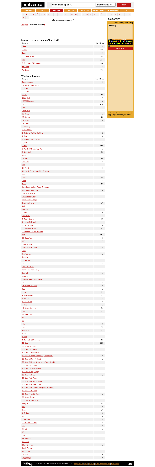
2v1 (23, 206)
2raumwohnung (28, 203)
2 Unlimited (26, 152)
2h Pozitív (26, 168)
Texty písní (24, 25)
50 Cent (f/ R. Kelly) (29, 365)
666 (23, 416)
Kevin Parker (27, 448)
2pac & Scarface (28, 193)
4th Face (25, 330)
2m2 (24, 177)
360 (23, 241)
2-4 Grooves (27, 130)
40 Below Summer (29, 308)
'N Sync (25, 70)
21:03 (24, 155)
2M (23, 174)
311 (23, 60)
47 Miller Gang (27, 314)
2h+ (23, 165)
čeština (86, 464)
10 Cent (25, 88)
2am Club (25, 162)
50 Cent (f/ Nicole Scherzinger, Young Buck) (38, 362)
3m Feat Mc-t (27, 254)
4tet (23, 327)
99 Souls (25, 442)
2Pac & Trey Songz (29, 200)
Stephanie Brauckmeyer (31, 85)
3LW (24, 251)
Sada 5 (127, 39)
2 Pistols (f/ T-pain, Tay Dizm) (33, 149)
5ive (23, 407)
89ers (24, 432)
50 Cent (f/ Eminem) (29, 349)
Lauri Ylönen (26, 451)
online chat (85, 10)
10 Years (25, 92)
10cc (24, 46)
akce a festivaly (112, 10)
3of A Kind (26, 260)
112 (23, 107)
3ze (23, 289)
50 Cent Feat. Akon (29, 375)
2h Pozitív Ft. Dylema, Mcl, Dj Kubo (35, 171)
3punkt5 (25, 273)
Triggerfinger (26, 458)
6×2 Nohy (26, 413)
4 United (25, 305)
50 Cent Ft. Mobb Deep (30, 394)
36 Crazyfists (27, 238)
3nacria (25, 257)
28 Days (25, 158)
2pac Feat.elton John (30, 190)
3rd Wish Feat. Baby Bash (32, 279)
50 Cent (25, 67)
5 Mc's (24, 337)
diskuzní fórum (98, 10)
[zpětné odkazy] (105, 464)
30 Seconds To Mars (30, 228)
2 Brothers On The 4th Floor (32, 133)
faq (127, 10)
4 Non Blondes (27, 295)
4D (23, 318)
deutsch (91, 464)
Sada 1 (110, 39)
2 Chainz (25, 136)
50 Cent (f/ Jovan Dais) (30, 353)
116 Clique (26, 111)
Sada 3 (119, 39)
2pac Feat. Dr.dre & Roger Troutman (35, 187)
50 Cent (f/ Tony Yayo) (30, 372)
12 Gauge (26, 114)
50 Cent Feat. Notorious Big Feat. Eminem (38, 388)
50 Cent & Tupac (28, 397)
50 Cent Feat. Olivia (29, 391)
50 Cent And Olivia (29, 346)
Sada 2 (114, 39)
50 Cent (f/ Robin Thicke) (31, 368)
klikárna (42, 10)
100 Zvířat (26, 98)
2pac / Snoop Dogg (29, 197)
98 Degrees (26, 438)
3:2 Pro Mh (26, 216)
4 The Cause (27, 302)
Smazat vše (124, 113)
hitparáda (28, 10)
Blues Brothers (27, 445)
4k (23, 321)
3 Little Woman (27, 225)
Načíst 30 (110, 113)
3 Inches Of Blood (29, 222)
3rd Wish (25, 276)
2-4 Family (26, 127)
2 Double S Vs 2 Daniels (31, 139)
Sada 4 (123, 39)
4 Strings (25, 298)
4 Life (24, 292)
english (97, 464)
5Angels (25, 403)
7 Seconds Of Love (29, 423)
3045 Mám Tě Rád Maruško (32, 232)
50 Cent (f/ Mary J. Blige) (31, 359)
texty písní (56, 10)
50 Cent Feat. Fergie (29, 378)
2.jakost (25, 142)
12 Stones (26, 117)
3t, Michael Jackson (29, 286)
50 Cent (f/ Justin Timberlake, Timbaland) (37, 356)
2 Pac (24, 50)
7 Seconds (26, 419)
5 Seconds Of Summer (32, 63)
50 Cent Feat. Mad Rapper (32, 381)
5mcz (24, 410)
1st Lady (25, 123)
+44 (23, 311)
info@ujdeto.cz (78, 464)
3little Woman (27, 244)
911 (23, 435)
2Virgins (25, 209)
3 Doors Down (28, 56)
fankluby (71, 10)
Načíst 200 (117, 113)
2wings (24, 212)
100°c (24, 95)
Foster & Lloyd (27, 82)
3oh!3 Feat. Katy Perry (30, 270)
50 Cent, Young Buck (30, 400)
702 (23, 426)
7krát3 (24, 429)
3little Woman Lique (29, 248)
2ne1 (24, 181)
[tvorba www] (115, 464)
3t (23, 283)
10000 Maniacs (28, 101)
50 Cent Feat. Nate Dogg (31, 384)
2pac (24, 53)
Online (129, 113)
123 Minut (26, 120)
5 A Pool (25, 333)
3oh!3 (24, 263)
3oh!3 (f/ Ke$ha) (28, 267)
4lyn (23, 324)
